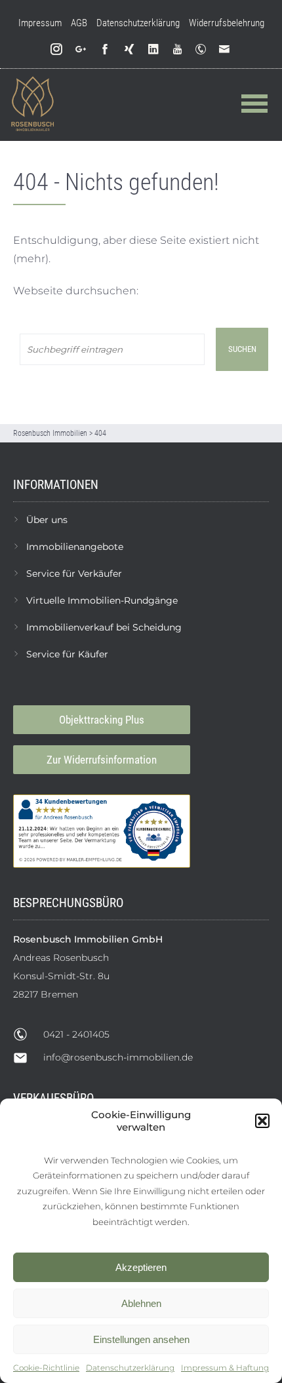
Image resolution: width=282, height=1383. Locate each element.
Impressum (40, 23)
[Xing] (129, 49)
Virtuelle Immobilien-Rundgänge (102, 600)
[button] (262, 1120)
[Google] (81, 49)
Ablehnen (141, 1303)
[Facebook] (105, 49)
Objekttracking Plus (101, 719)
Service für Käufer (67, 654)
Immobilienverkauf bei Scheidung (104, 627)
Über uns (47, 520)
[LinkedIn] (154, 49)
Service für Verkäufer (74, 573)
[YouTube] (178, 49)
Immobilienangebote (74, 547)
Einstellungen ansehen (141, 1339)
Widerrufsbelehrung (226, 23)
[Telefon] (203, 49)
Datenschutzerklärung (130, 1368)
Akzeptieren (141, 1267)
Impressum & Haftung (225, 1368)
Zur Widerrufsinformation (102, 759)
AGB (79, 23)
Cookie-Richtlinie (46, 1368)
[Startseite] (33, 104)
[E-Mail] (226, 49)
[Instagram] (57, 49)
